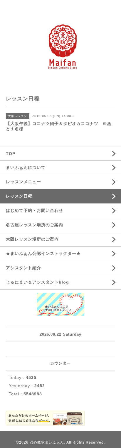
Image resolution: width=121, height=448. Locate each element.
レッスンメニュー (23, 181)
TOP (10, 153)
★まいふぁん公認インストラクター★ (43, 253)
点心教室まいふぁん (47, 442)
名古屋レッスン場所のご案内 (34, 224)
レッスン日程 (19, 196)
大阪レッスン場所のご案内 (32, 239)
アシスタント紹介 (23, 267)
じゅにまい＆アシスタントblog (37, 282)
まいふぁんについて (26, 167)
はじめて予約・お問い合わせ (34, 210)
